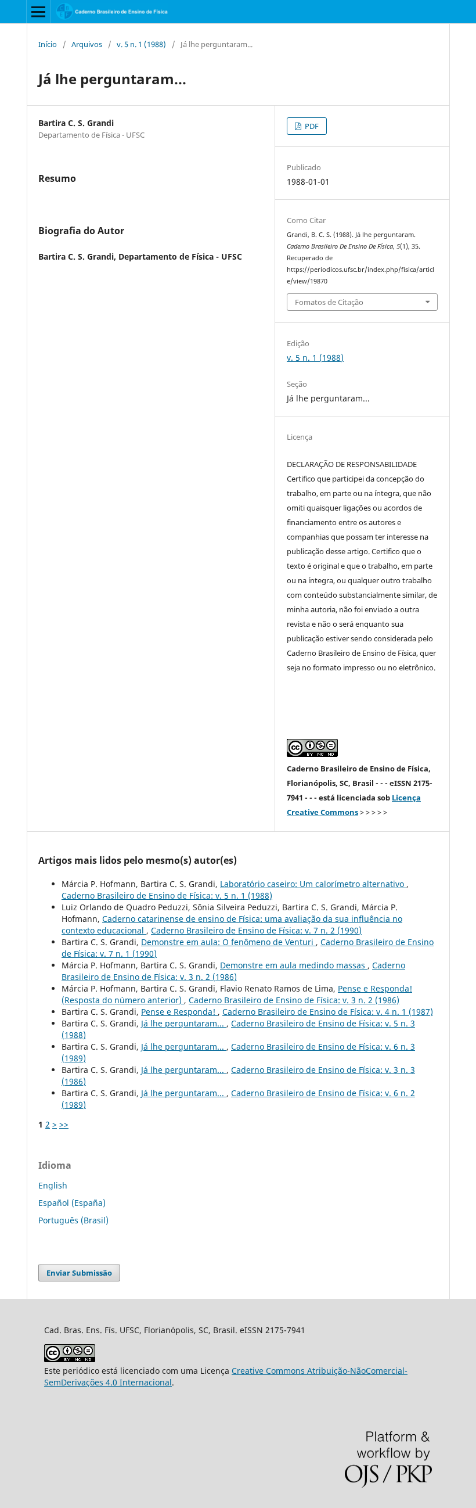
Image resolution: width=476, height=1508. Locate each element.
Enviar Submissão (79, 1273)
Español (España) (72, 1202)
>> (63, 1124)
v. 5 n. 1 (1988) (141, 44)
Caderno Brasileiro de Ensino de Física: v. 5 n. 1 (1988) (167, 895)
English (52, 1185)
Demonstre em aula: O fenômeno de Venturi (228, 941)
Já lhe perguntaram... (183, 1023)
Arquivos (86, 44)
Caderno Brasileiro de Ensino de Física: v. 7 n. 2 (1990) (256, 930)
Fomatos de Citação (329, 302)
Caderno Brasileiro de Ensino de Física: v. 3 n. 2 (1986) (233, 971)
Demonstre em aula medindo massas (293, 965)
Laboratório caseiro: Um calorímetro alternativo (313, 883)
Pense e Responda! (179, 1011)
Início (47, 44)
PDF (311, 126)
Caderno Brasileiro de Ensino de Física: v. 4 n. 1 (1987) (327, 1011)
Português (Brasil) (73, 1220)
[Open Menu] (38, 11)
